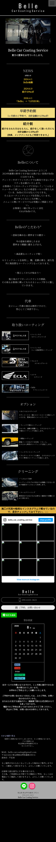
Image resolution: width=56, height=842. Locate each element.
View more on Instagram (28, 579)
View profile (45, 520)
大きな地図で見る (8, 736)
